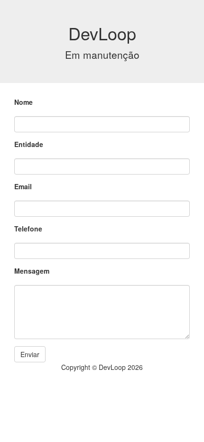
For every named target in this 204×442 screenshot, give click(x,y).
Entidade (28, 144)
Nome (23, 102)
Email (23, 186)
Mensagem (31, 271)
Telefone (28, 228)
